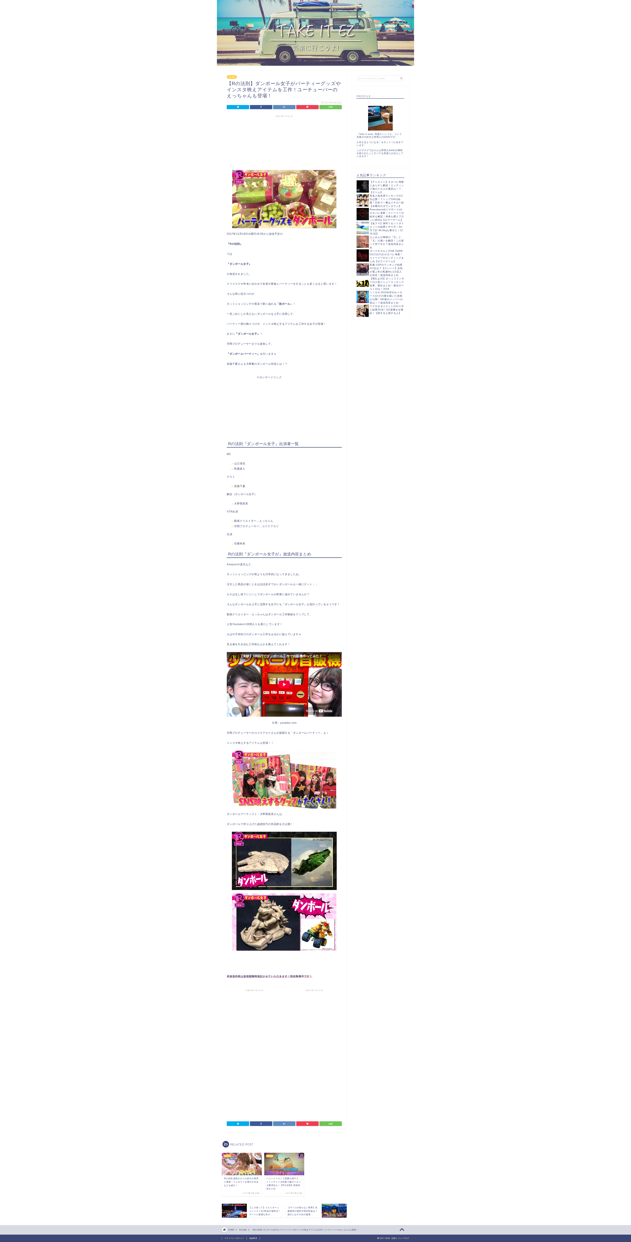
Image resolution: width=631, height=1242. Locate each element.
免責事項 (253, 1238)
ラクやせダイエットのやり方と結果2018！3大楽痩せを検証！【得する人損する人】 (387, 309)
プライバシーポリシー (234, 1238)
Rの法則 (231, 77)
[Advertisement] (284, 142)
